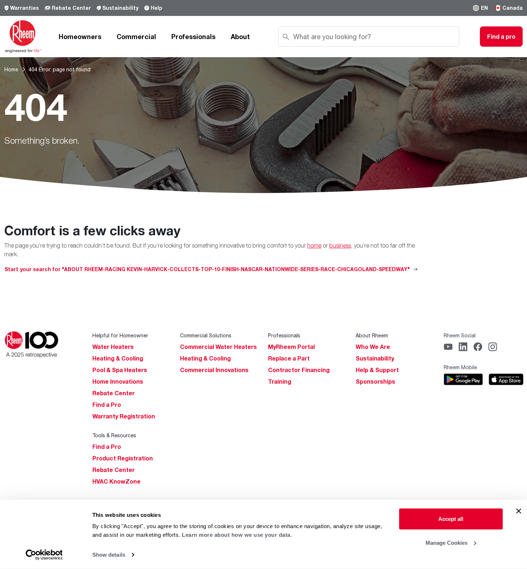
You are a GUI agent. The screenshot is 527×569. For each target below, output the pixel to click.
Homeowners (80, 37)
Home (11, 69)
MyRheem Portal (291, 346)
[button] (480, 8)
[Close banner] (518, 511)
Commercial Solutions (205, 335)
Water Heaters (113, 346)
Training (279, 381)
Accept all (450, 519)
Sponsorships (375, 381)
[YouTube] (448, 346)
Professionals (193, 37)
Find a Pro (106, 404)
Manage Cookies (447, 542)
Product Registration (122, 458)
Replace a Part (289, 358)
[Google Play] (463, 379)
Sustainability (120, 8)
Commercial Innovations (214, 370)
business (340, 245)
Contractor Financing (299, 370)
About (240, 37)
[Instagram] (492, 346)
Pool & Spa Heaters (119, 370)
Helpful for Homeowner (120, 335)
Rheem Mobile (460, 367)
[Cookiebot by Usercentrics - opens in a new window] (44, 554)
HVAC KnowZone (116, 481)
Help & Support (377, 370)
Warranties (24, 8)
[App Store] (506, 379)
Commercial (136, 37)
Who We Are (373, 346)
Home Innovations (117, 381)
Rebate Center (71, 8)
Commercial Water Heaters (218, 346)
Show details (108, 555)
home (314, 245)
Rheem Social (460, 335)
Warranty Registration (123, 416)
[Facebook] (477, 346)
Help (156, 8)
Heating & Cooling (117, 358)
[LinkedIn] (463, 346)
